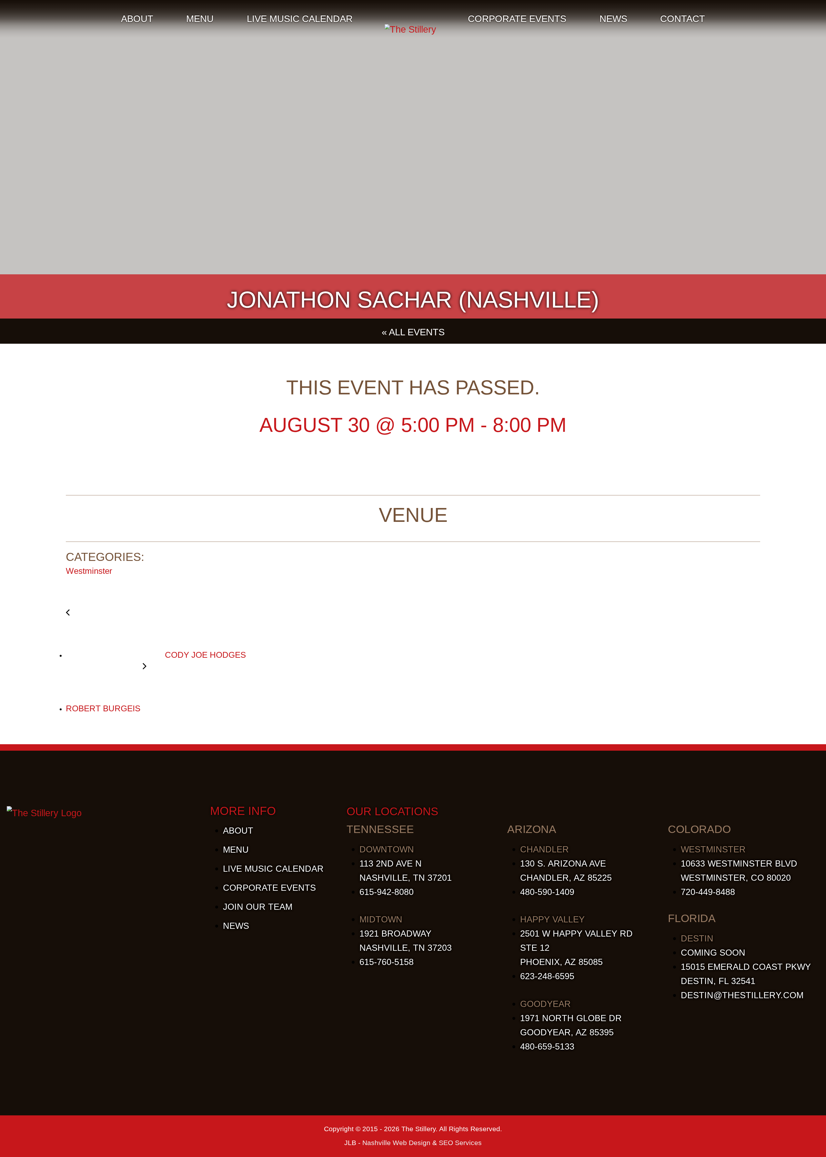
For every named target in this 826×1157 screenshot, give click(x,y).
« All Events (413, 332)
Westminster (89, 571)
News (613, 19)
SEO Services (460, 1143)
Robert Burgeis (104, 708)
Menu (200, 19)
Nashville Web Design (396, 1143)
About (137, 19)
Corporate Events (517, 19)
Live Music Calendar (300, 19)
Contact (682, 19)
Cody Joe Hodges (204, 655)
